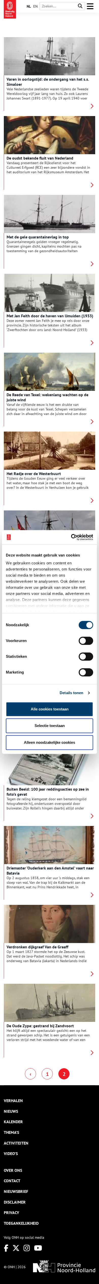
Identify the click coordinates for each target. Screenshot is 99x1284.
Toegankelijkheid (21, 1223)
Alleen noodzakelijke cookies (49, 742)
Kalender (13, 1121)
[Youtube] (38, 1248)
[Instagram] (27, 1248)
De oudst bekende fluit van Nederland (40, 158)
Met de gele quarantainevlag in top (38, 236)
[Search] (80, 6)
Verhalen (13, 1100)
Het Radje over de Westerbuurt (34, 473)
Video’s (11, 1153)
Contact (12, 1180)
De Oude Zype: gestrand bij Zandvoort (40, 1025)
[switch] (86, 641)
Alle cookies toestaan (50, 709)
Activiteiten (16, 1143)
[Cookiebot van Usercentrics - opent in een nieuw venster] (71, 537)
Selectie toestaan (50, 725)
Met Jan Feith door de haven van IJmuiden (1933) (50, 315)
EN (35, 6)
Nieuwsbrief (16, 1191)
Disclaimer (15, 1202)
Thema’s (11, 1132)
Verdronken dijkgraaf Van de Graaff (37, 946)
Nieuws (11, 1111)
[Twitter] (16, 1248)
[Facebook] (6, 1248)
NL (29, 6)
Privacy (11, 1212)
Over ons (13, 1170)
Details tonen (71, 693)
